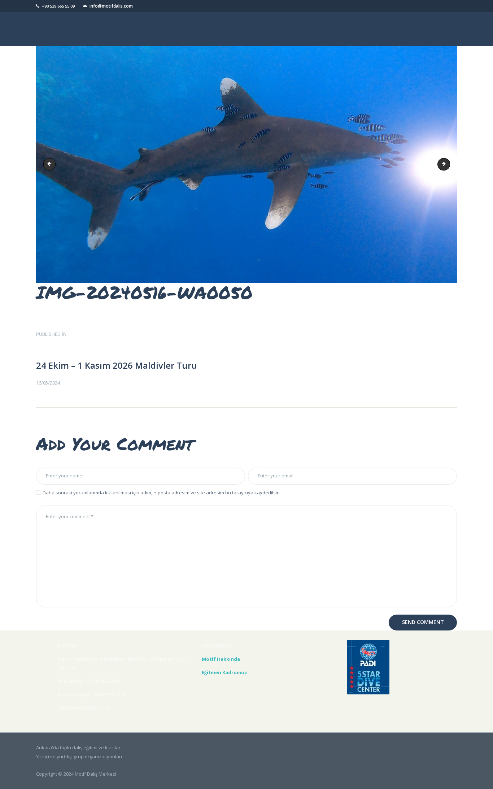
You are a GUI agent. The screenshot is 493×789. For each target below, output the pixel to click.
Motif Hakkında (222, 659)
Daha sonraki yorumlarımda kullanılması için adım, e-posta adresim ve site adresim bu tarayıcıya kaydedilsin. (162, 492)
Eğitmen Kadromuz (224, 672)
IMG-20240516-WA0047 (447, 164)
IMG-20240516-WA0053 (50, 164)
